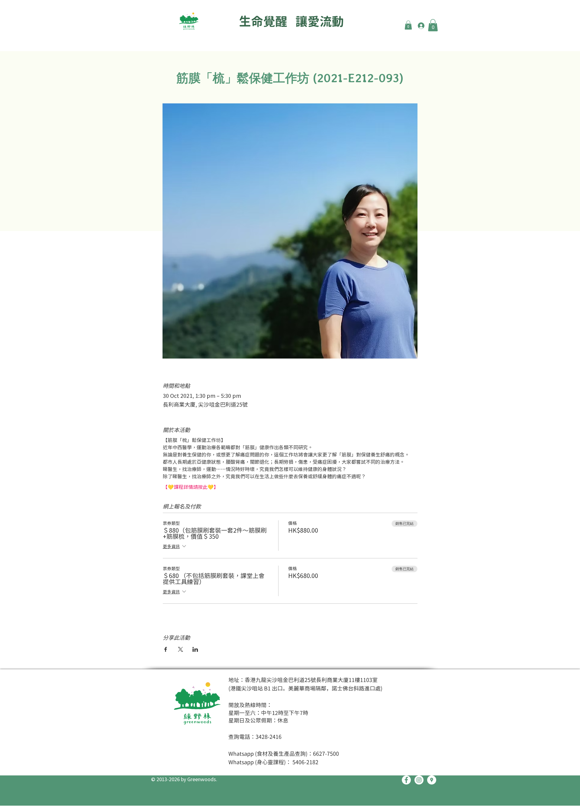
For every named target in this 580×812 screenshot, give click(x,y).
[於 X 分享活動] (180, 649)
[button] (408, 25)
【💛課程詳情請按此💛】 (190, 486)
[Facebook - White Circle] (406, 779)
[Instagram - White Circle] (419, 779)
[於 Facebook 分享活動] (166, 649)
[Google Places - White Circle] (431, 779)
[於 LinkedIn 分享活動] (195, 649)
